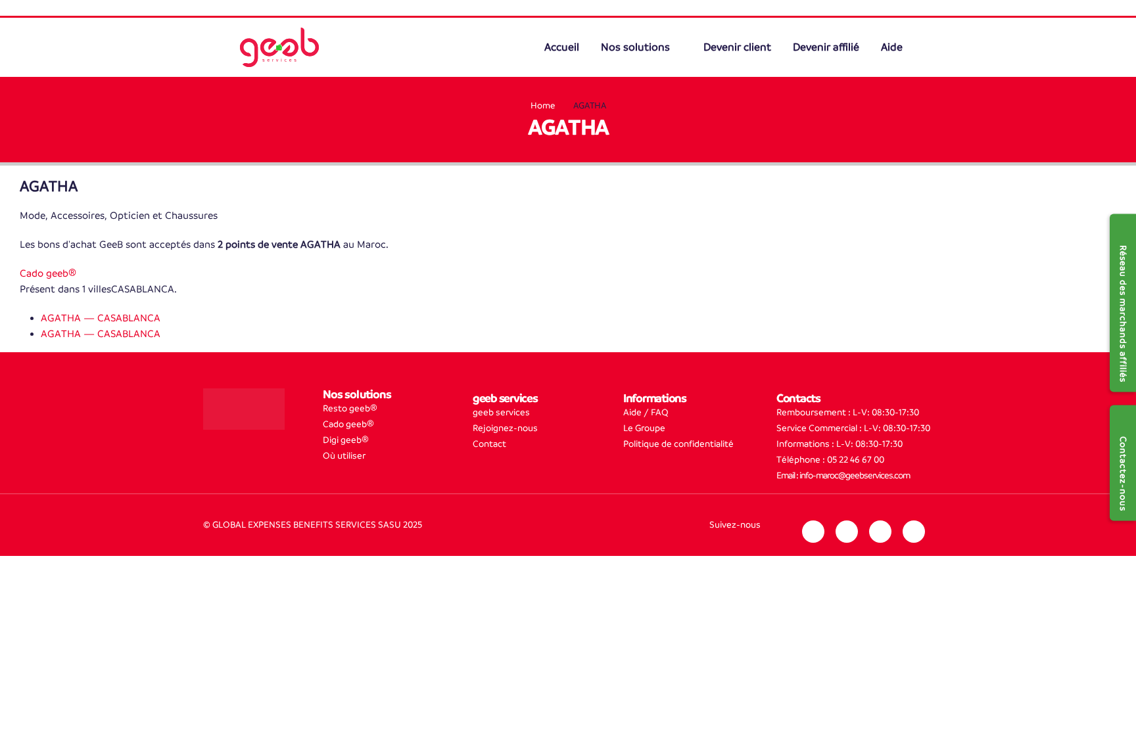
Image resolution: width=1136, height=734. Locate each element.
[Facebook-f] (880, 531)
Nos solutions (636, 47)
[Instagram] (847, 531)
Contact (489, 444)
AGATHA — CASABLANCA (100, 317)
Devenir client (737, 47)
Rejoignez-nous (505, 428)
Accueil (563, 47)
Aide (892, 47)
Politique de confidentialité (678, 444)
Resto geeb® (350, 408)
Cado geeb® (48, 273)
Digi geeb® (346, 440)
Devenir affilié (826, 47)
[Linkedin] (813, 531)
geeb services (501, 412)
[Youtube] (914, 531)
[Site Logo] (279, 47)
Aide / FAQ (646, 412)
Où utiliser (344, 456)
